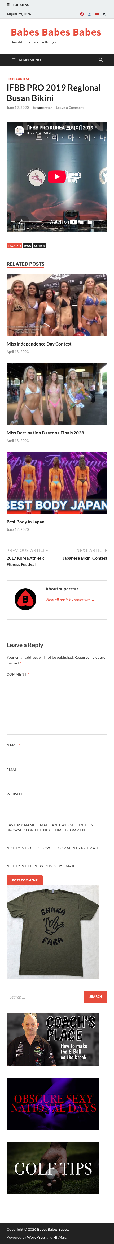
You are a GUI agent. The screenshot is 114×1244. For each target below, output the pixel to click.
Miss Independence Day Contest (39, 344)
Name (14, 745)
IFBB (27, 246)
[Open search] (101, 60)
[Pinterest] (82, 14)
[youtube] (97, 14)
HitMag (59, 1237)
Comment (18, 674)
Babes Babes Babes (56, 32)
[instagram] (89, 14)
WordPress (36, 1237)
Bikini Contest (18, 79)
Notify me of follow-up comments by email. (53, 848)
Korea (39, 246)
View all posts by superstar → (70, 599)
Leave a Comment (70, 107)
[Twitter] (104, 14)
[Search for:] (57, 997)
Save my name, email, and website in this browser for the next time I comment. (50, 827)
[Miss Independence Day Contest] (57, 306)
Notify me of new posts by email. (41, 866)
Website (15, 794)
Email (14, 769)
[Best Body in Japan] (57, 484)
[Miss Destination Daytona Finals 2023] (57, 395)
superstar (44, 107)
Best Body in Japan (26, 521)
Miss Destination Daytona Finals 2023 (45, 433)
